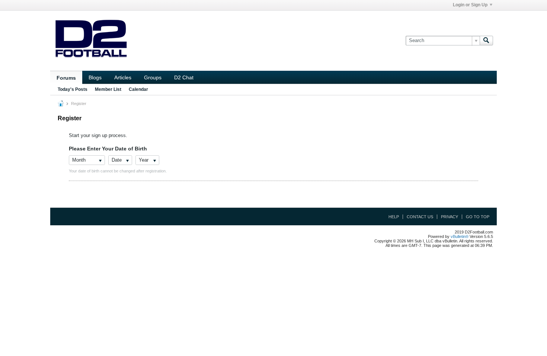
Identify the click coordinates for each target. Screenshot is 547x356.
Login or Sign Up (470, 4)
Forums (66, 78)
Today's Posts (72, 89)
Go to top (477, 216)
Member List (108, 89)
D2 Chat (183, 77)
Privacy (449, 216)
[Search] (486, 40)
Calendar (138, 89)
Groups (152, 77)
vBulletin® (459, 236)
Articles (122, 77)
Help (393, 216)
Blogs (95, 77)
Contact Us (420, 216)
